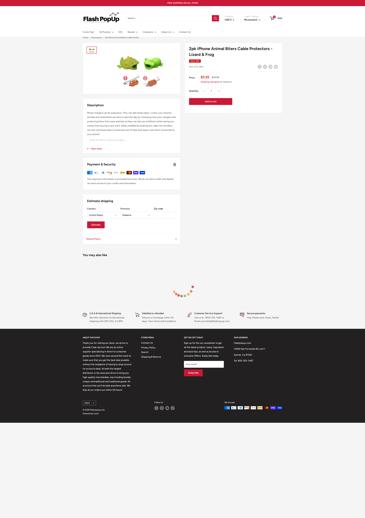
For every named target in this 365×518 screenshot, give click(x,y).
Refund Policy (93, 239)
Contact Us (184, 32)
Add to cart (210, 101)
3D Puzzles (104, 32)
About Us (166, 32)
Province (125, 208)
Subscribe (193, 372)
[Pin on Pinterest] (265, 66)
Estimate (95, 224)
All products (96, 37)
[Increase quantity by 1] (219, 91)
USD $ (87, 403)
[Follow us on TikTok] (173, 408)
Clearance (148, 32)
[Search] (215, 18)
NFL (120, 32)
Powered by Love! (91, 413)
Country (91, 208)
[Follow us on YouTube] (167, 408)
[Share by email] (276, 66)
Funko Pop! (88, 32)
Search (144, 352)
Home (85, 37)
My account (251, 19)
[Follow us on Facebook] (156, 408)
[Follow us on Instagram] (162, 408)
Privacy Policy (148, 347)
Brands (131, 32)
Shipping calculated (210, 82)
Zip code (158, 208)
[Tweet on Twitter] (270, 66)
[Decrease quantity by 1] (204, 91)
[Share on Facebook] (260, 66)
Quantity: (194, 91)
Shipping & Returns (151, 356)
